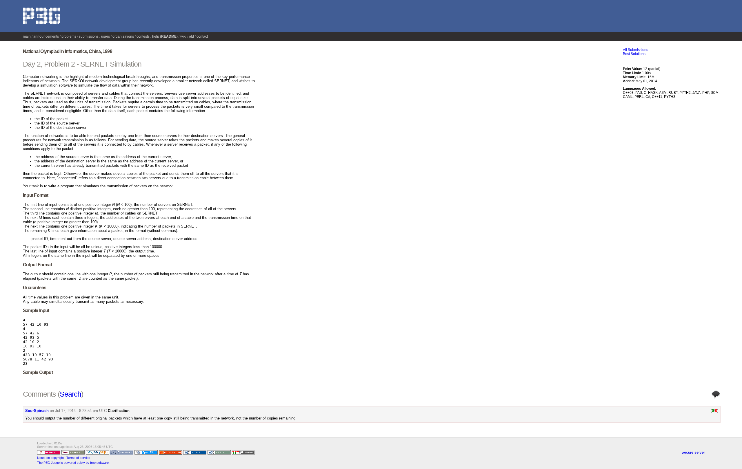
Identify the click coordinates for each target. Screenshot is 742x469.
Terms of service (78, 457)
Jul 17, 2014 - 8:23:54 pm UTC (81, 410)
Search (70, 394)
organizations (123, 36)
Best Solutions (634, 54)
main (27, 36)
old (191, 36)
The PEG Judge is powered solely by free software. (73, 462)
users (105, 36)
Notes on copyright (50, 457)
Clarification (119, 410)
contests (143, 36)
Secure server (693, 452)
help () (165, 36)
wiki (183, 36)
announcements (46, 36)
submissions (89, 36)
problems (68, 36)
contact (202, 36)
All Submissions (635, 50)
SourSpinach (37, 410)
